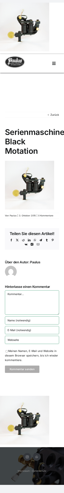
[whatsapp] (37, 457)
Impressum (24, 470)
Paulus (13, 215)
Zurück (54, 114)
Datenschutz (39, 470)
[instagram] (27, 457)
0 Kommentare (45, 215)
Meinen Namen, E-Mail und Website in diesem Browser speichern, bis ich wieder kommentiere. (31, 355)
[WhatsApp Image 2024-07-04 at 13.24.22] (15, 57)
